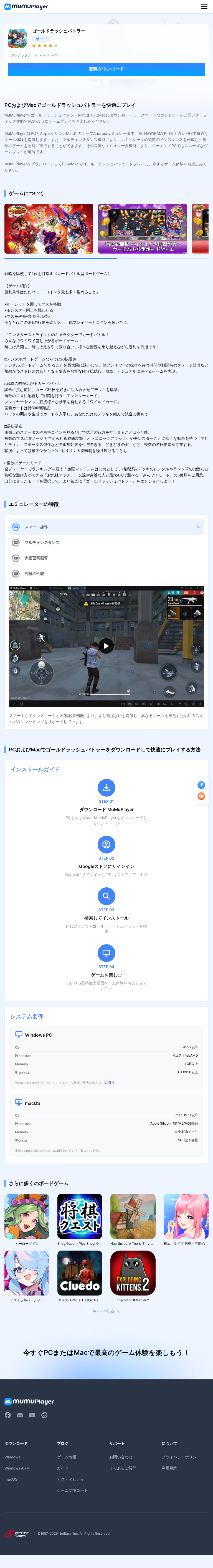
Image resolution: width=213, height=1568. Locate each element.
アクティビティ (70, 1479)
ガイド (63, 1468)
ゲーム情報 (66, 1457)
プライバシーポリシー (181, 1457)
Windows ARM (17, 1468)
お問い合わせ (121, 1457)
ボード (41, 38)
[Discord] (20, 1415)
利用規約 (169, 1468)
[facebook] (7, 1415)
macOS (10, 1479)
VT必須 (109, 1083)
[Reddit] (44, 1415)
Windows (12, 1457)
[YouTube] (32, 1415)
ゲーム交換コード (72, 1490)
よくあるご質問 (122, 1468)
